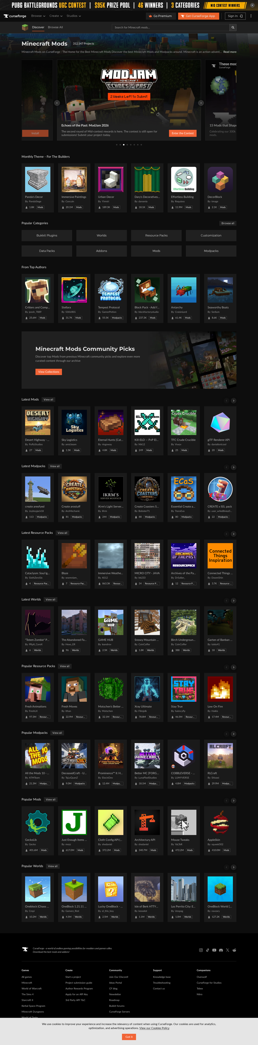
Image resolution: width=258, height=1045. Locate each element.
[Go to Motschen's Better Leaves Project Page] (111, 697)
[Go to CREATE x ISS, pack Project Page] (220, 497)
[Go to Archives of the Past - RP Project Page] (184, 564)
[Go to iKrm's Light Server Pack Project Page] (111, 497)
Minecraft (27, 983)
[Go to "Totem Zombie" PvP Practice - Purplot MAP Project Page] (38, 630)
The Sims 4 (28, 994)
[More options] (250, 16)
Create (54, 16)
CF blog (113, 988)
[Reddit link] (234, 950)
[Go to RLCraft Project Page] (220, 764)
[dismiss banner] (252, 5)
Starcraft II (27, 1000)
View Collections (48, 371)
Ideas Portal (115, 983)
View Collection (173, 133)
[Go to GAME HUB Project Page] (111, 630)
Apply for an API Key (76, 994)
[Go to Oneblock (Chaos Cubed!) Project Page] (38, 897)
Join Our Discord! (118, 977)
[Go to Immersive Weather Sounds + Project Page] (111, 564)
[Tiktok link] (208, 950)
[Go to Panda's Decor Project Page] (38, 187)
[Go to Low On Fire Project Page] (220, 697)
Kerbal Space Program (33, 1006)
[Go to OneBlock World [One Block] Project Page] (220, 897)
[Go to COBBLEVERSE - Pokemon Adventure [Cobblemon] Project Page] (184, 764)
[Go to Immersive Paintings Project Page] (74, 187)
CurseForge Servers (119, 1012)
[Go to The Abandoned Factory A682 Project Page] (74, 630)
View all (48, 399)
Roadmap (114, 1000)
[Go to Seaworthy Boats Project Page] (220, 298)
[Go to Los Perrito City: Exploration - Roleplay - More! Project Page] (184, 897)
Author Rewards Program (79, 988)
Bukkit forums (116, 1006)
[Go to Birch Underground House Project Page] (184, 630)
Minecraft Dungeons (33, 1012)
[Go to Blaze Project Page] (74, 564)
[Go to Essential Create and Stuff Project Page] (184, 497)
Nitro (199, 994)
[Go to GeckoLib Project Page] (38, 830)
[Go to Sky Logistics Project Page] (74, 430)
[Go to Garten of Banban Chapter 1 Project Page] (220, 630)
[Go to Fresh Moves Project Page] (74, 697)
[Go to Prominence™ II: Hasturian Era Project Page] (111, 764)
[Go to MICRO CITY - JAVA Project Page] (147, 564)
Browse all (227, 223)
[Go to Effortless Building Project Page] (184, 187)
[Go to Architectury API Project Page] (147, 830)
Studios (72, 16)
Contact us (159, 988)
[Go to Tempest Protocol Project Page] (111, 298)
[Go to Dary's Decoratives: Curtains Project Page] (147, 187)
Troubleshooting (161, 983)
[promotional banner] (129, 5)
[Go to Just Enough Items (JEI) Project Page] (74, 830)
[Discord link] (221, 950)
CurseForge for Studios (209, 983)
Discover (38, 27)
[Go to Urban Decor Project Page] (111, 187)
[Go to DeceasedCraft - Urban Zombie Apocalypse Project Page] (74, 764)
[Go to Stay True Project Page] (184, 697)
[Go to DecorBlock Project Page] (220, 187)
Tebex (200, 988)
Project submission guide (78, 983)
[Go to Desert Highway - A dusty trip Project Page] (38, 430)
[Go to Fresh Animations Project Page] (38, 697)
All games (27, 977)
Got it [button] (129, 1037)
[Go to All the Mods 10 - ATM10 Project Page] (38, 764)
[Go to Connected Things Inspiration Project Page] (220, 564)
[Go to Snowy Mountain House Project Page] (147, 630)
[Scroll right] (233, 400)
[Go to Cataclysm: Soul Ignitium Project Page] (38, 564)
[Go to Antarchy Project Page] (184, 298)
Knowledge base (162, 977)
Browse (36, 16)
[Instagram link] (201, 950)
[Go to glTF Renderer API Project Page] (220, 430)
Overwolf (202, 977)
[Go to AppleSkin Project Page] (220, 830)
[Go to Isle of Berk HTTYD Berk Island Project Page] (147, 897)
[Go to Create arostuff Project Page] (74, 497)
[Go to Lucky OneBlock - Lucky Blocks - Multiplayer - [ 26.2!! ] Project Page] (111, 897)
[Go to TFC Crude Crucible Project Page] (184, 430)
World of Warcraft (32, 988)
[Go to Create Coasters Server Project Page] (147, 497)
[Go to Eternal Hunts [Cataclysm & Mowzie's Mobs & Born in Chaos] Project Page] (111, 430)
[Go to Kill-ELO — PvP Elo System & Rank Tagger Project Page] (147, 430)
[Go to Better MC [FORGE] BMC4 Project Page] (147, 764)
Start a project (73, 977)
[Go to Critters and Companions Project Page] (38, 298)
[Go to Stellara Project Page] (74, 298)
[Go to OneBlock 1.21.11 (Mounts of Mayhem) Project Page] (74, 897)
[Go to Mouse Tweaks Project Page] (184, 830)
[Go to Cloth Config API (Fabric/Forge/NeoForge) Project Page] (111, 830)
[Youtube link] (214, 950)
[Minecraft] (25, 27)
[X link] (228, 950)
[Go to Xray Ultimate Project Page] (147, 697)
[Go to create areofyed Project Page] (38, 497)
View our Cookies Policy (154, 1028)
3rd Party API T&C (75, 1000)
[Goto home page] (15, 16)
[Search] (233, 27)
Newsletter (115, 994)
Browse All (55, 27)
